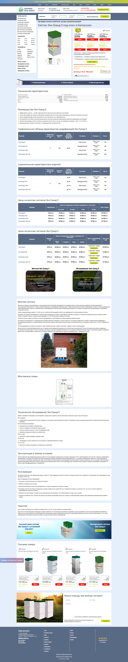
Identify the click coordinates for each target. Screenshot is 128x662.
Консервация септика (23, 66)
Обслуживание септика (23, 64)
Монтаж (87, 4)
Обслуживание (54, 4)
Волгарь (19, 51)
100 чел (33, 44)
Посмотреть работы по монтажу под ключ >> (85, 64)
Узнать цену (94, 248)
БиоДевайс (30, 51)
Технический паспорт (82, 75)
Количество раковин (72, 16)
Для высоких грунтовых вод (24, 28)
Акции (80, 4)
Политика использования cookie (64, 656)
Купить (80, 39)
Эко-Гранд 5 (22, 177)
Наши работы (47, 646)
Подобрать (105, 16)
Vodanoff (19, 57)
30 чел (32, 40)
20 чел (32, 38)
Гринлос (19, 53)
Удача (28, 55)
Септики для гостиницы (23, 22)
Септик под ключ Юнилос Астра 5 (28, 551)
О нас (45, 630)
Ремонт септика (22, 68)
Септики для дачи (21, 18)
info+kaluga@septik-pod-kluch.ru (70, 10)
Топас (18, 49)
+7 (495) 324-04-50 (54, 10)
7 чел (25, 40)
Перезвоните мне (103, 9)
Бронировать (100, 530)
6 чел (25, 38)
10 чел (25, 44)
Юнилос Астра (30, 57)
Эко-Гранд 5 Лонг (23, 150)
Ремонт (94, 4)
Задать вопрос (92, 61)
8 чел (25, 42)
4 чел (18, 42)
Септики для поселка (22, 24)
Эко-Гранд (20, 58)
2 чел (18, 38)
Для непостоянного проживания (25, 31)
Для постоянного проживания (24, 29)
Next (63, 60)
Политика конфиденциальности (64, 654)
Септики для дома (21, 20)
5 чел (18, 44)
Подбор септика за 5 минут (12, 560)
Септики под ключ (22, 16)
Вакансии (46, 651)
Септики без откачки (22, 26)
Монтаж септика (22, 61)
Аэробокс (19, 55)
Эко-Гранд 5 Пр (23, 146)
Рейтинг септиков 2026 (24, 33)
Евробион (29, 53)
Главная (39, 4)
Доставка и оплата (65, 4)
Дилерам (46, 644)
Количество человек (54, 16)
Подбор (102, 4)
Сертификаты (47, 648)
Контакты (109, 4)
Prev (46, 60)
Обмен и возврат (48, 642)
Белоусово (40, 10)
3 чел (18, 40)
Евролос (29, 49)
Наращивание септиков (23, 70)
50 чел (32, 42)
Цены (74, 4)
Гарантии (46, 639)
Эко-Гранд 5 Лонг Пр (24, 154)
